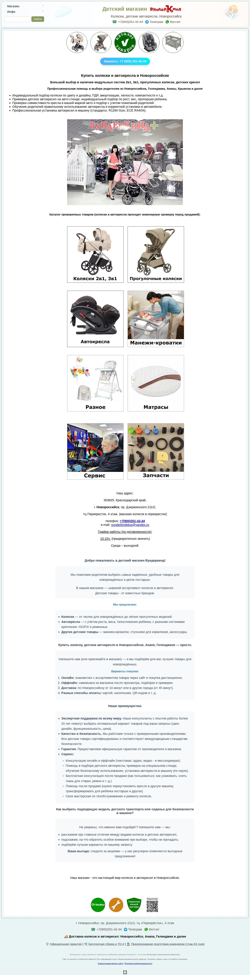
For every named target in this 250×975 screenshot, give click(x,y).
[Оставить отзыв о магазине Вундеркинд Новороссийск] (98, 905)
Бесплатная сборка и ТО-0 (106, 944)
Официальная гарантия (66, 944)
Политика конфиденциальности (138, 963)
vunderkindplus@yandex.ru (130, 525)
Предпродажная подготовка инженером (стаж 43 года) (168, 944)
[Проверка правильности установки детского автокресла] (152, 905)
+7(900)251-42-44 (127, 22)
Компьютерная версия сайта (110, 963)
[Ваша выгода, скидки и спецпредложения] (134, 905)
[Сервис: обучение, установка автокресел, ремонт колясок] (116, 905)
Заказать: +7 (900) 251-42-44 (125, 61)
